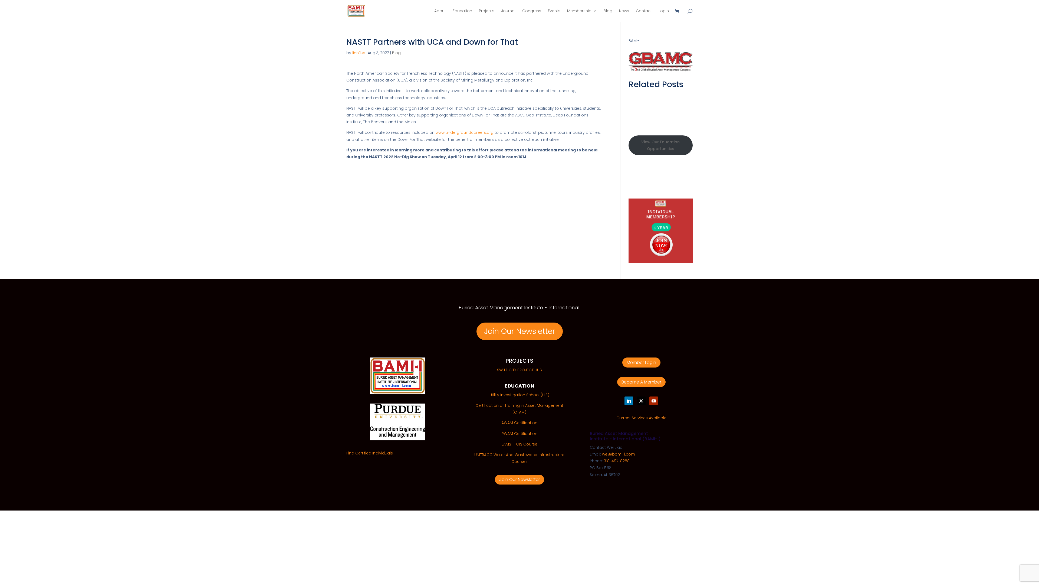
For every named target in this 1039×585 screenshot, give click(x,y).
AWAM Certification (519, 422)
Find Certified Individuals (369, 453)
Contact (644, 11)
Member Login (641, 362)
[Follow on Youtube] (653, 400)
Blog (608, 11)
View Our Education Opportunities (660, 145)
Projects (486, 11)
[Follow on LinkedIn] (628, 400)
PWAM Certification (519, 433)
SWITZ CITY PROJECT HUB (519, 370)
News (624, 11)
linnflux (358, 53)
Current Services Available (641, 418)
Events (554, 11)
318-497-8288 (617, 461)
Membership (579, 11)
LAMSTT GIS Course (519, 444)
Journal (508, 11)
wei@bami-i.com (618, 454)
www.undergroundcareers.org (465, 132)
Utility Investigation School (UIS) (519, 395)
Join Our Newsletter (519, 331)
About (440, 11)
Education (462, 11)
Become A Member (641, 382)
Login (664, 11)
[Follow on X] (641, 400)
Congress (531, 11)
